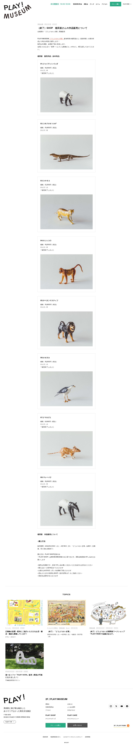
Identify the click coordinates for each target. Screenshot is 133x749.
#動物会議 (40, 24)
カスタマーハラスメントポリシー (72, 737)
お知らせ (69, 704)
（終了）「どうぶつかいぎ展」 (59, 631)
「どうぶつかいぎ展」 (56, 39)
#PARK (22, 628)
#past (68, 628)
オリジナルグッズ (51, 718)
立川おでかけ (71, 710)
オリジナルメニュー (73, 718)
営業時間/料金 (77, 4)
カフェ (98, 4)
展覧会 (86, 4)
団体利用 (45, 737)
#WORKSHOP (100, 628)
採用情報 (87, 737)
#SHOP (54, 24)
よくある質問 (71, 707)
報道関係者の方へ (56, 737)
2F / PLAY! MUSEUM (56, 699)
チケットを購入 (55, 725)
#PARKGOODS (9, 671)
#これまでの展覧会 (52, 628)
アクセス (104, 4)
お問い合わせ (77, 725)
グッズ (92, 4)
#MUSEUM (47, 24)
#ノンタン (8, 628)
